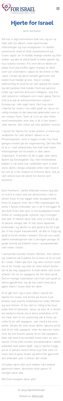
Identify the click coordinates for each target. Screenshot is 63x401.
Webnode (38, 396)
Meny (58, 8)
